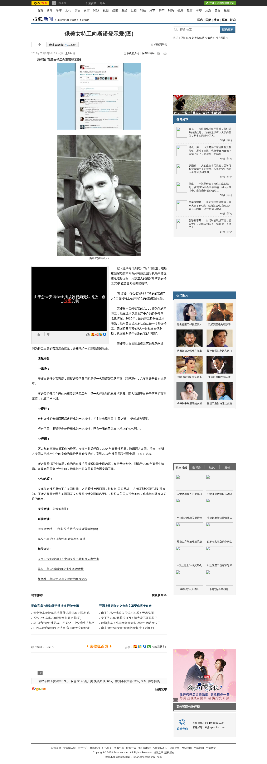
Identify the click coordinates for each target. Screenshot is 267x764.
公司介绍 (175, 747)
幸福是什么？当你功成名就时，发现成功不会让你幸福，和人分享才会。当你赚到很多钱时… (210, 187)
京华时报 (70, 53)
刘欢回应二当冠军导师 (219, 565)
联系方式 (131, 747)
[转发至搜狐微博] (92, 334)
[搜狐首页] (40, 3)
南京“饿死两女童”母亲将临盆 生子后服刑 (127, 628)
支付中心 (83, 747)
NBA (96, 10)
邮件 (102, 3)
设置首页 (56, 747)
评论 (233, 20)
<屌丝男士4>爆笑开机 (189, 565)
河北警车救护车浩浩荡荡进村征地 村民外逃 (61, 612)
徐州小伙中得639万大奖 (130, 681)
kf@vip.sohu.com (214, 727)
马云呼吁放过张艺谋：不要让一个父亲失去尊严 (64, 623)
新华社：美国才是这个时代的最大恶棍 (62, 579)
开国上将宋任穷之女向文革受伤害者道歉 (125, 605)
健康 (180, 10)
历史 (78, 10)
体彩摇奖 (154, 681)
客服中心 (119, 747)
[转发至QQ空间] (100, 334)
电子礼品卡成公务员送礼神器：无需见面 (127, 612)
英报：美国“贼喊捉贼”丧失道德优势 (61, 569)
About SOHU (160, 747)
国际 (208, 20)
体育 (87, 10)
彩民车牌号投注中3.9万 (53, 681)
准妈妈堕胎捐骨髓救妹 (219, 517)
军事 (59, 10)
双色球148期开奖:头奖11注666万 (92, 681)
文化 (68, 10)
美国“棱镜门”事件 (67, 20)
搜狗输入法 (69, 747)
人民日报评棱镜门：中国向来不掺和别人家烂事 (68, 559)
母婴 (199, 10)
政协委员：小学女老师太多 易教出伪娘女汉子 (130, 623)
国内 (200, 20)
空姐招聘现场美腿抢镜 (189, 517)
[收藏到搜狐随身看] (149, 646)
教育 (190, 10)
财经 (124, 10)
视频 (106, 10)
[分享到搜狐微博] (135, 646)
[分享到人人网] (144, 646)
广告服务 (107, 747)
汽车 (152, 10)
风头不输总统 (46, 539)
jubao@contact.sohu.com (147, 757)
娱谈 (115, 10)
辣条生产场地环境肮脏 (189, 541)
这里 (68, 301)
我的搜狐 (91, 3)
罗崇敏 (192, 165)
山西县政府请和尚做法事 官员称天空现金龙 (61, 628)
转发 (222, 140)
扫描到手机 (160, 44)
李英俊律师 (195, 202)
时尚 (171, 10)
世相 (134, 10)
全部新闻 (199, 747)
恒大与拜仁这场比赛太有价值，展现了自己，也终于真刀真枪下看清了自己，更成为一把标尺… (210, 151)
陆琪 (191, 183)
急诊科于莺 (195, 220)
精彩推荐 (37, 595)
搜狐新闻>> (159, 595)
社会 (216, 20)
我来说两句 (62, 45)
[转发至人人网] (104, 334)
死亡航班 (186, 37)
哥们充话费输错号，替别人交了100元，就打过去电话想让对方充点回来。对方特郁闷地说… (210, 205)
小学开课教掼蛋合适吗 (219, 494)
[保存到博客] (159, 646)
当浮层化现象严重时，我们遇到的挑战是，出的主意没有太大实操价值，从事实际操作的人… (210, 132)
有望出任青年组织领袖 (70, 539)
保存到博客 (148, 53)
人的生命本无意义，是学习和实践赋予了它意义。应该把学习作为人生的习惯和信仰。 (210, 169)
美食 (217, 10)
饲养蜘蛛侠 (198, 37)
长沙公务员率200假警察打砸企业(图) (57, 618)
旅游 (208, 10)
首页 (40, 10)
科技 (143, 10)
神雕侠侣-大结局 (189, 589)
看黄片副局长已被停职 (189, 494)
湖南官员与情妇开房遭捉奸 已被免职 (55, 605)
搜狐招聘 (95, 747)
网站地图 (187, 747)
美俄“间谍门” (60, 509)
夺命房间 (210, 37)
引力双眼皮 (222, 37)
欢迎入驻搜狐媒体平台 (221, 3)
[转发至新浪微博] (96, 334)
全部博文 (211, 747)
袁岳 (191, 128)
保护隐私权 (144, 747)
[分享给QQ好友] (139, 646)
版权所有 (169, 752)
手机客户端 (133, 53)
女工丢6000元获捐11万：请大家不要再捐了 (129, 618)
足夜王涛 (194, 147)
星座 (227, 10)
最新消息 (84, 20)
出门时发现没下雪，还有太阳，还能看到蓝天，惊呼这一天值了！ (210, 224)
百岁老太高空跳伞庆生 (219, 541)
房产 (162, 10)
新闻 (50, 10)
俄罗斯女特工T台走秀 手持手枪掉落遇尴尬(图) (68, 529)
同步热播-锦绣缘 (219, 589)
